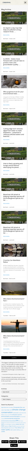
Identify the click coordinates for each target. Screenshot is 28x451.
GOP (2, 424)
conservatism (16, 412)
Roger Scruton (12, 426)
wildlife (3, 431)
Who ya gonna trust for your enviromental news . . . (13, 93)
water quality (5, 430)
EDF (10, 414)
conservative (21, 412)
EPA (17, 421)
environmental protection (12, 418)
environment (5, 416)
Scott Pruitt (22, 426)
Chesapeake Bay (17, 407)
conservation (7, 412)
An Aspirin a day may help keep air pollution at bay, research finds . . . (12, 30)
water (23, 427)
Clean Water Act (7, 410)
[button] (25, 2)
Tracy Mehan (18, 427)
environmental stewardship (8, 420)
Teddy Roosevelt (11, 427)
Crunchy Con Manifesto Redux (11, 261)
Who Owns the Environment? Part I (13, 300)
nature (17, 424)
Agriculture (4, 407)
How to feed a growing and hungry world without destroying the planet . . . (13, 165)
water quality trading (15, 429)
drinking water (6, 414)
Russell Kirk (18, 426)
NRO (23, 424)
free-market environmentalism (10, 422)
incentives (13, 424)
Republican (7, 426)
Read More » (6, 35)
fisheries (3, 422)
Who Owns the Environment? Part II (13, 337)
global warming (23, 422)
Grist (5, 424)
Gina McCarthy (17, 422)
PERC (2, 426)
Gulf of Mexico (8, 424)
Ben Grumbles (10, 407)
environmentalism (15, 416)
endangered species (16, 414)
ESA (19, 420)
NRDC (21, 424)
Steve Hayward (4, 427)
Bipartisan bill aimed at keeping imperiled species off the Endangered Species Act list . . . (13, 197)
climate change (19, 409)
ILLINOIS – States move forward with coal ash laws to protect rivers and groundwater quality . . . (13, 62)
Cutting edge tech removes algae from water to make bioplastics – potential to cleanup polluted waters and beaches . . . (13, 132)
